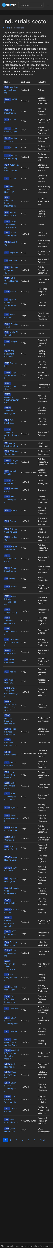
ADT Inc (11, 178)
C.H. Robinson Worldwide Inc (10, 1099)
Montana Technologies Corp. (11, 270)
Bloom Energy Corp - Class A (10, 775)
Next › (43, 1140)
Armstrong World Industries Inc (11, 642)
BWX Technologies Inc (10, 934)
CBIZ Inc (11, 1031)
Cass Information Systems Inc (9, 999)
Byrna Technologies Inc (10, 953)
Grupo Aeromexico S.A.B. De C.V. (10, 224)
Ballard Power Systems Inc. (11, 818)
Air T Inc (11, 291)
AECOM (11, 147)
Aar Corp (11, 260)
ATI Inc (10, 579)
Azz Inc (10, 672)
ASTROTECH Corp (10, 559)
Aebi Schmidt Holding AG (9, 189)
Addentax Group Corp (9, 621)
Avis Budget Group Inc (10, 977)
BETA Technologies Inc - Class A (10, 797)
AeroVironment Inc (10, 631)
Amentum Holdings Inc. (10, 411)
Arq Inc (10, 521)
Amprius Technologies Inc (11, 375)
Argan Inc (11, 253)
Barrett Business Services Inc (10, 732)
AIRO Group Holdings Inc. (11, 281)
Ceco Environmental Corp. (10, 1075)
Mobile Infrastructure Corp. (10, 786)
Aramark (12, 510)
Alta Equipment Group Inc (9, 354)
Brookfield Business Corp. (11, 743)
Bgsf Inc (11, 807)
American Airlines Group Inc (11, 90)
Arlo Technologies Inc (10, 499)
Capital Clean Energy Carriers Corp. (10, 1042)
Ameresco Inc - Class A (11, 386)
